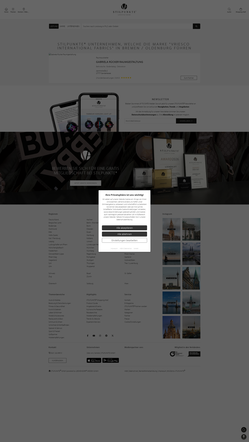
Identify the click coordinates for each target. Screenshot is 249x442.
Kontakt (136, 248)
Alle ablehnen (124, 234)
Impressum (114, 248)
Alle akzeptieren (124, 227)
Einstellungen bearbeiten (125, 240)
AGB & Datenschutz (126, 248)
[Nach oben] (243, 436)
